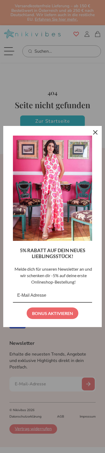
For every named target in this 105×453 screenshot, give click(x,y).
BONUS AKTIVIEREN (52, 313)
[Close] (95, 132)
